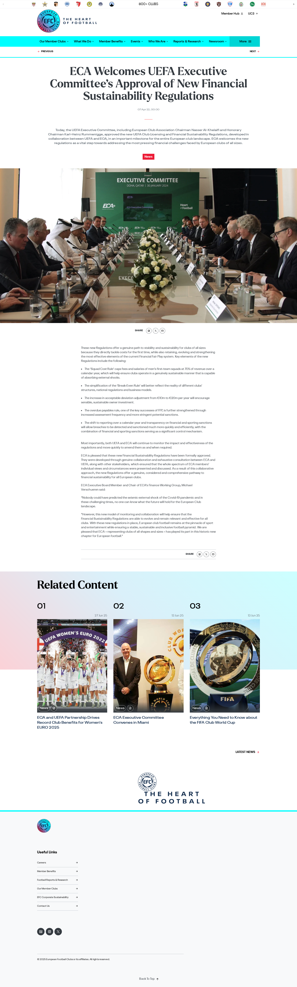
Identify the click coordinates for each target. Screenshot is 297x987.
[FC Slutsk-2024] (185, 4)
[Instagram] (49, 931)
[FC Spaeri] (207, 4)
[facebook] (149, 331)
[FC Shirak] (56, 4)
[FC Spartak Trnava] (218, 4)
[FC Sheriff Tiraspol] (44, 4)
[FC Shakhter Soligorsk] (33, 4)
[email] (162, 331)
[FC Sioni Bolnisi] (89, 4)
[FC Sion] (78, 4)
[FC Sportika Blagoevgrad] (241, 4)
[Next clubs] (294, 4)
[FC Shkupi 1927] (67, 4)
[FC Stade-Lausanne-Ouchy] (263, 4)
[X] (58, 931)
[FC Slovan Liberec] (111, 4)
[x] (155, 331)
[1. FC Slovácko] (100, 4)
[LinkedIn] (41, 931)
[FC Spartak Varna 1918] (230, 4)
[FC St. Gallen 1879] (252, 4)
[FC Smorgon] (196, 4)
